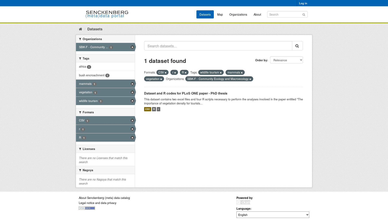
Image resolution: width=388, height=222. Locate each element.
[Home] (80, 28)
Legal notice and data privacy (97, 203)
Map (220, 14)
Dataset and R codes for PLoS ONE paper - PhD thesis (185, 93)
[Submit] (304, 14)
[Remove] (166, 72)
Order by (261, 60)
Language (243, 208)
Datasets (205, 14)
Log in (303, 3)
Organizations (238, 14)
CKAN (243, 202)
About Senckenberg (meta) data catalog (104, 198)
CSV (147, 109)
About (257, 14)
